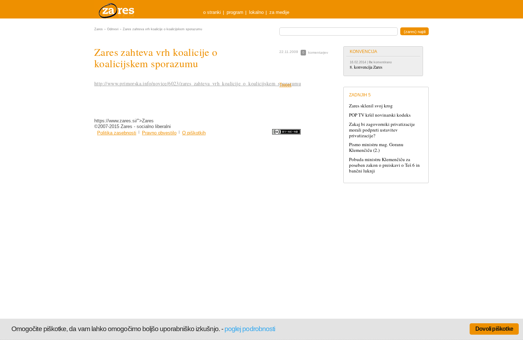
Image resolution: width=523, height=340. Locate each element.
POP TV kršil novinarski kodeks (380, 115)
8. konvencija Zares (366, 67)
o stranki (212, 12)
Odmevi (112, 29)
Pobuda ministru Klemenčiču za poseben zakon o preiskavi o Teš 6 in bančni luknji (384, 165)
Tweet (285, 84)
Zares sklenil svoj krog (371, 105)
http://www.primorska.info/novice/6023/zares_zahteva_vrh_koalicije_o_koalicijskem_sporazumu (197, 83)
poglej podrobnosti (249, 329)
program (235, 12)
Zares (117, 9)
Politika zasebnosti (116, 133)
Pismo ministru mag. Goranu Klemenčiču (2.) (376, 147)
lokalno (256, 12)
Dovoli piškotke (494, 329)
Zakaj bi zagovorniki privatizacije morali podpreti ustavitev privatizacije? (382, 130)
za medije (279, 12)
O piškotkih (194, 133)
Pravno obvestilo (159, 133)
